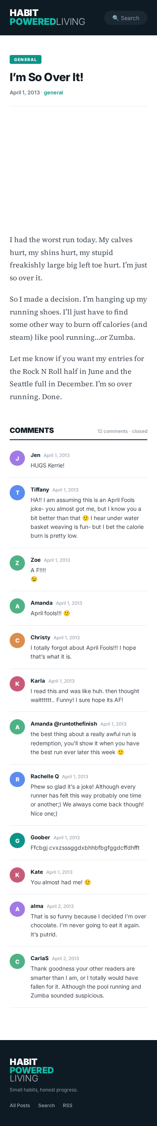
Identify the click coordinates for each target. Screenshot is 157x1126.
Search (46, 1105)
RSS (67, 1105)
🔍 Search (125, 17)
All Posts (20, 1105)
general (53, 92)
